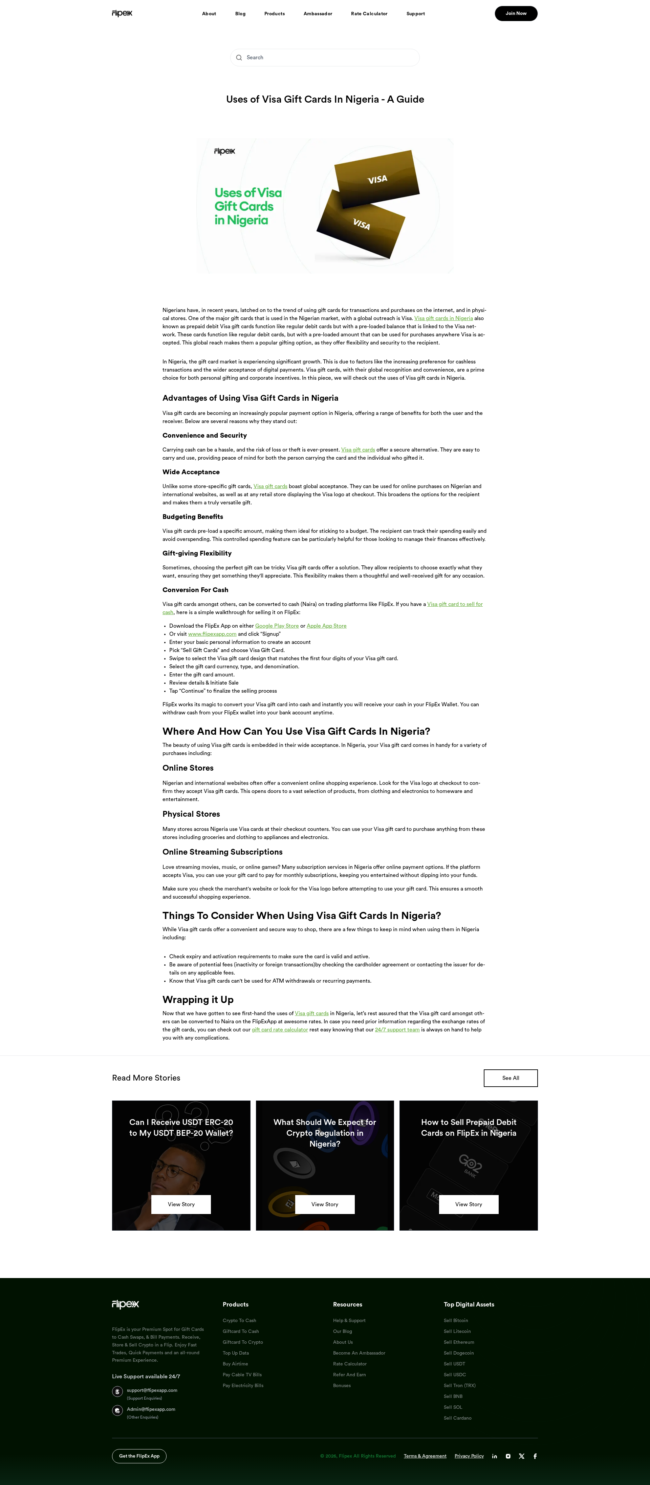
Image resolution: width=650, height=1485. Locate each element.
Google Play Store (277, 626)
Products (274, 14)
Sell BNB (453, 1396)
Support (416, 14)
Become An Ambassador (359, 1353)
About (209, 14)
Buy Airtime (235, 1364)
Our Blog (342, 1331)
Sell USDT (454, 1364)
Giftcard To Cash (241, 1331)
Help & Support (349, 1320)
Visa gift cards (358, 450)
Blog (240, 14)
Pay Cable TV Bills (242, 1375)
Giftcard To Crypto (243, 1342)
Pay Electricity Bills (243, 1385)
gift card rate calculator (280, 1029)
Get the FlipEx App (139, 1456)
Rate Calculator (369, 14)
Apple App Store (327, 626)
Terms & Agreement (425, 1456)
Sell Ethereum (459, 1342)
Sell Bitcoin (456, 1320)
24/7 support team (397, 1029)
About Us (343, 1342)
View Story (181, 1204)
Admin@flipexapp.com (151, 1409)
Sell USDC (455, 1375)
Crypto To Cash (239, 1320)
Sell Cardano (458, 1418)
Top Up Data (236, 1353)
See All (510, 1078)
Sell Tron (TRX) (460, 1385)
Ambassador (318, 14)
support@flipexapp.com (152, 1390)
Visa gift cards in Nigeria (443, 318)
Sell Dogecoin (459, 1353)
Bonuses (342, 1385)
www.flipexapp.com (212, 634)
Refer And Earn (349, 1375)
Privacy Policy (469, 1456)
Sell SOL (453, 1407)
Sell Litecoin (457, 1331)
